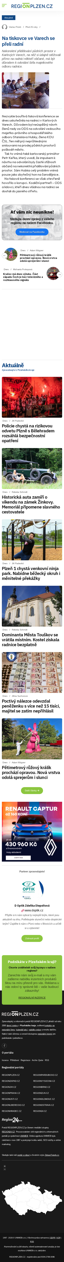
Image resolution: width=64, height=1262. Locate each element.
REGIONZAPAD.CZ (11, 1081)
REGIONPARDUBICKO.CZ (45, 1075)
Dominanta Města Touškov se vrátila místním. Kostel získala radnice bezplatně (30, 639)
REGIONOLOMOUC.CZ (44, 1099)
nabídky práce (35, 1030)
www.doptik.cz (34, 910)
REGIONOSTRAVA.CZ (43, 1105)
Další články (31, 790)
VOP (58, 1238)
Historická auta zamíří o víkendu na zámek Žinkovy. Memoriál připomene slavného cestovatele (31, 504)
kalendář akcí (22, 1030)
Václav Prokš (15, 27)
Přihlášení (14, 1060)
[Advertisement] (32, 323)
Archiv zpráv (37, 1060)
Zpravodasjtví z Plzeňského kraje (18, 370)
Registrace (25, 1060)
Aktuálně (8, 17)
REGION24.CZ (40, 1111)
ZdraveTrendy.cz (52, 1155)
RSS (47, 1060)
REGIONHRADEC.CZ (11, 1111)
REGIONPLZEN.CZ (11, 1075)
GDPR (52, 1238)
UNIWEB (24, 1136)
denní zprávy (12, 1025)
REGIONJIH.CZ (9, 1087)
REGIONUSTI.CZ (10, 1099)
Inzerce (5, 1060)
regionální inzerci (45, 1034)
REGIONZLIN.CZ (41, 1093)
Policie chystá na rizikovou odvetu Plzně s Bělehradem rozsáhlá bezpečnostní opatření (28, 433)
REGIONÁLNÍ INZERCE (32, 997)
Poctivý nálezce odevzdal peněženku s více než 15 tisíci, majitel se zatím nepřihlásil (31, 706)
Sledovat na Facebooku (32, 232)
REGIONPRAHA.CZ (11, 1093)
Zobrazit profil (32, 938)
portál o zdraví (23, 1155)
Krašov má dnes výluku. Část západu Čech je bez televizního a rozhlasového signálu (23, 276)
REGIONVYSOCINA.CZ (44, 1081)
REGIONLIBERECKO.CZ (13, 1105)
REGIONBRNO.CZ (41, 1087)
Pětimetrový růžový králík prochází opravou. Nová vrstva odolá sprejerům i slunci (38, 257)
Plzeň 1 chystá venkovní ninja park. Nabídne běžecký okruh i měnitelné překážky (31, 573)
